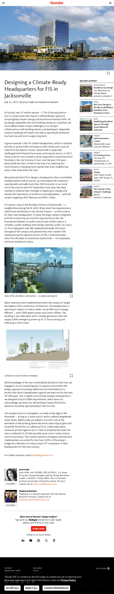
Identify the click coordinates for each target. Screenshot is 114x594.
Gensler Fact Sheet (12, 571)
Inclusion (37, 568)
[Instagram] (38, 542)
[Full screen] (108, 74)
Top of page (101, 569)
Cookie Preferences (56, 588)
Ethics (36, 571)
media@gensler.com (42, 455)
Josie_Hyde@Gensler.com (45, 484)
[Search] (110, 3)
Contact (8, 568)
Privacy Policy (68, 580)
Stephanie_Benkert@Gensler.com (34, 500)
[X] (46, 542)
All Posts (11, 484)
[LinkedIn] (23, 542)
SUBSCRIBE (39, 529)
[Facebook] (54, 542)
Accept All (12, 588)
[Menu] (3, 3)
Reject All (31, 588)
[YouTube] (31, 542)
